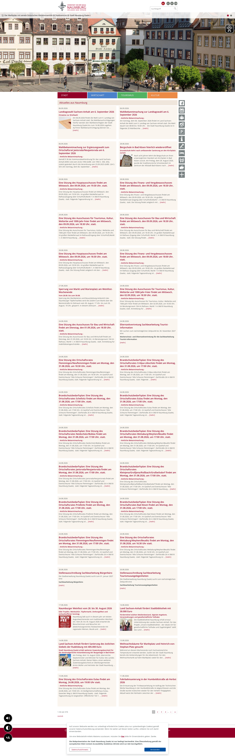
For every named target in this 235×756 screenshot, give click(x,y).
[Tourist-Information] (182, 139)
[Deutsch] (163, 3)
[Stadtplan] (182, 125)
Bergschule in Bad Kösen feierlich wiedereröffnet (145, 147)
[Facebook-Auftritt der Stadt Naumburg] (182, 103)
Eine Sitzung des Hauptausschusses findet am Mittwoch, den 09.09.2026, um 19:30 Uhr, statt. (83, 184)
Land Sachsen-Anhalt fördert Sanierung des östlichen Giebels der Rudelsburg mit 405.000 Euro (86, 645)
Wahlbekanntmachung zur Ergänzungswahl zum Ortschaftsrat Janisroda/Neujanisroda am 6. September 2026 (84, 150)
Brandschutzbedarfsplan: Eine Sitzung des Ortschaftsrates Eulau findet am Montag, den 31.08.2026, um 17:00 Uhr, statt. (143, 398)
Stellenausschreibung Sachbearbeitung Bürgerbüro (85, 572)
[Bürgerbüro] (182, 117)
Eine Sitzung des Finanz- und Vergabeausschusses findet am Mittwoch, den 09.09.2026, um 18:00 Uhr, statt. (146, 256)
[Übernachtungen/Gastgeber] (182, 153)
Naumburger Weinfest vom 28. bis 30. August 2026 (85, 608)
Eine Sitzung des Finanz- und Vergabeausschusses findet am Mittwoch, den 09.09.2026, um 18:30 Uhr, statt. (146, 185)
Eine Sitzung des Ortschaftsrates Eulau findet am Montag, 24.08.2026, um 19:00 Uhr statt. (84, 681)
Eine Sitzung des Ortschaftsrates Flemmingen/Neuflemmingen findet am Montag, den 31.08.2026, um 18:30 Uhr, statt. (86, 363)
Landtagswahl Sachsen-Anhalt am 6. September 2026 (86, 111)
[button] (8, 718)
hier (122, 736)
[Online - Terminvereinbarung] (182, 110)
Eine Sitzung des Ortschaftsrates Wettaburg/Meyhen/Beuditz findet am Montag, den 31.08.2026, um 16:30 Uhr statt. (147, 540)
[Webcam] (182, 167)
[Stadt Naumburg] (88, 6)
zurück (60, 716)
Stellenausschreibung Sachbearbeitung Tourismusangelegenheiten (140, 574)
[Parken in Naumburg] (182, 132)
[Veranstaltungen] (182, 146)
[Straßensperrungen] (182, 160)
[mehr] (75, 130)
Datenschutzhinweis (80, 749)
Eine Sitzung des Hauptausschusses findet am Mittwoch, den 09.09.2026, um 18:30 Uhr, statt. (83, 255)
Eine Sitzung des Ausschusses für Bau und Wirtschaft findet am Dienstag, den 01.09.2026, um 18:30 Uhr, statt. (86, 327)
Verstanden (155, 749)
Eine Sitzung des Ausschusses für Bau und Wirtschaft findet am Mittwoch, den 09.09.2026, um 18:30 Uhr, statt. (148, 221)
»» (175, 712)
